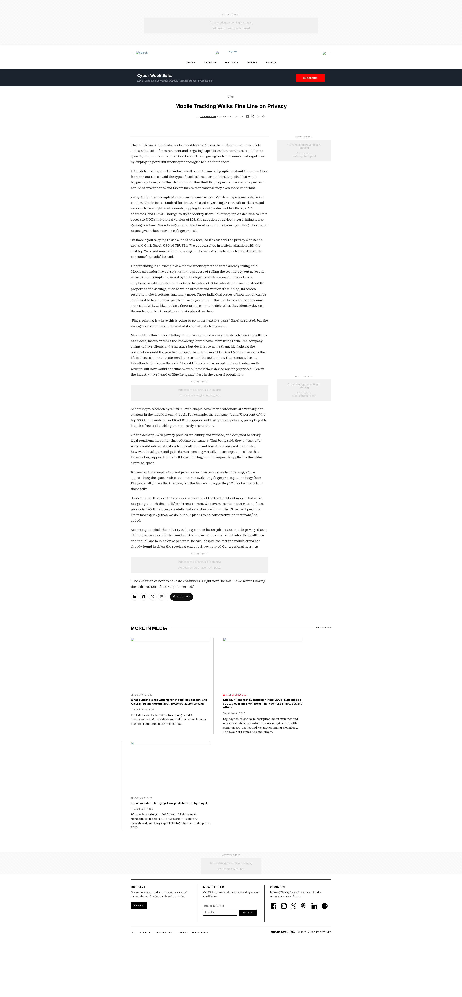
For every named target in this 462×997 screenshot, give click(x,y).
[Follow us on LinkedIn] (314, 903)
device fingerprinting (238, 219)
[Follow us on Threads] (305, 903)
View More (322, 628)
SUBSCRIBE (310, 78)
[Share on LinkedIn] (134, 597)
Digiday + (210, 62)
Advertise (145, 932)
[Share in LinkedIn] (258, 116)
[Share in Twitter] (252, 116)
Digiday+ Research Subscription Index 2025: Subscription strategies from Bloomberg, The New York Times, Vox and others (262, 703)
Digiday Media (200, 932)
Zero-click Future (141, 695)
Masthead (182, 932)
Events (252, 62)
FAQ (133, 932)
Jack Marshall (208, 116)
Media (231, 97)
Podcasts (231, 62)
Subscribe (139, 906)
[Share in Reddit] (263, 116)
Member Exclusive (236, 695)
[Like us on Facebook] (273, 903)
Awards (271, 62)
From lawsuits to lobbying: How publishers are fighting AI (169, 803)
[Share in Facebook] (247, 116)
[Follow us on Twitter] (294, 903)
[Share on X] (152, 597)
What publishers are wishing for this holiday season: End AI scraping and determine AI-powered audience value (169, 701)
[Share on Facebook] (143, 597)
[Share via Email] (161, 597)
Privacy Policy (163, 932)
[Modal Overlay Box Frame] (230, 912)
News (189, 62)
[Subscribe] (326, 53)
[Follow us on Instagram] (283, 903)
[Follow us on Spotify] (324, 903)
